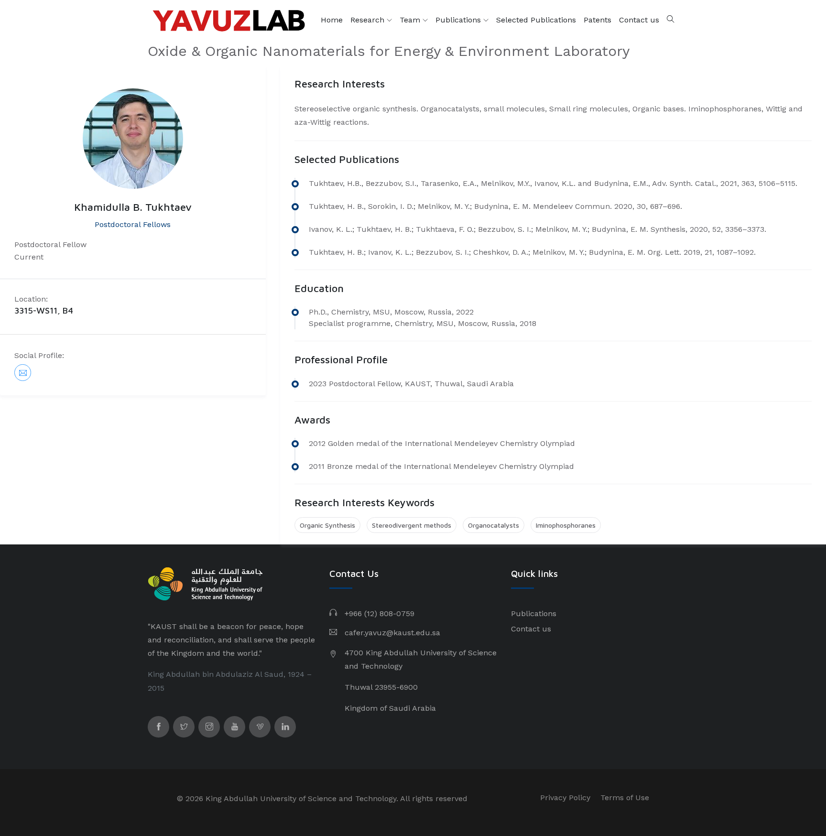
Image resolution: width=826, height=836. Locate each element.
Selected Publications (536, 19)
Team (411, 19)
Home (332, 19)
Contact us (639, 19)
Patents (597, 19)
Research (368, 19)
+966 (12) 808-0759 (379, 613)
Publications (459, 19)
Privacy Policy (565, 797)
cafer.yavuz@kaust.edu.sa (392, 632)
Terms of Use (624, 797)
